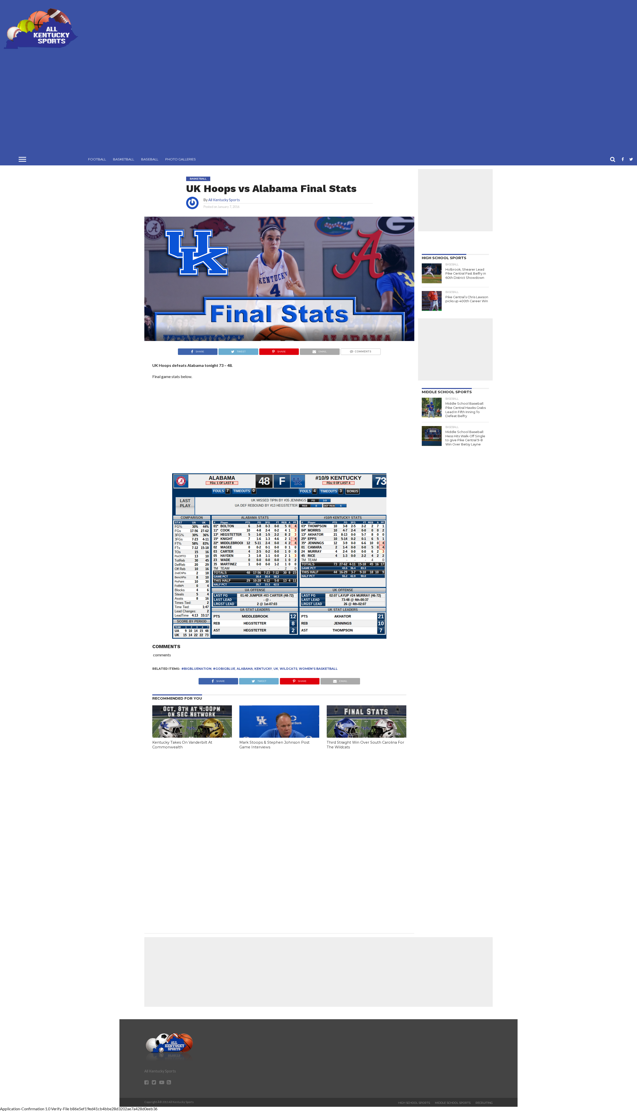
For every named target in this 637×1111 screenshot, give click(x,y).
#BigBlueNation (196, 669)
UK (275, 669)
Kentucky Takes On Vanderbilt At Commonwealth (182, 744)
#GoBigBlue (224, 669)
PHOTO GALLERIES (180, 159)
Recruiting (484, 1103)
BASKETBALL (123, 159)
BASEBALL (149, 159)
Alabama (245, 669)
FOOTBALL (97, 159)
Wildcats (288, 669)
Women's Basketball (318, 669)
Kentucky (263, 669)
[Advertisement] (358, 78)
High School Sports (414, 1103)
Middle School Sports (453, 1103)
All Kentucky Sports (224, 200)
